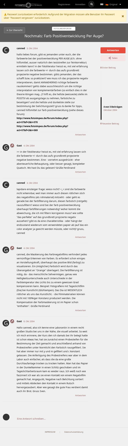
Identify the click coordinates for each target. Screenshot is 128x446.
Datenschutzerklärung (73, 432)
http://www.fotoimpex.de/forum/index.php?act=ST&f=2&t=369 (42, 128)
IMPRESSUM (50, 432)
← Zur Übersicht (14, 30)
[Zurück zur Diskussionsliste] (4, 4)
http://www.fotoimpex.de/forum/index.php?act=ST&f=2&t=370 (42, 120)
